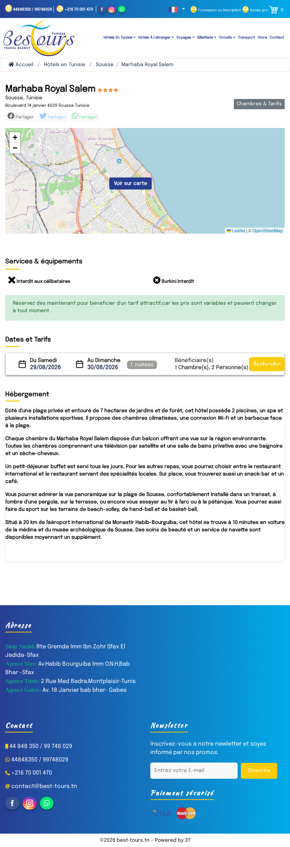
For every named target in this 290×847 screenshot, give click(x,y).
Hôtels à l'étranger (155, 37)
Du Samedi (43, 360)
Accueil (23, 64)
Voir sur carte (130, 183)
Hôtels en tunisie (118, 37)
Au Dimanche (104, 360)
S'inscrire (259, 770)
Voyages (184, 37)
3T (188, 840)
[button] (176, 10)
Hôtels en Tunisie (64, 64)
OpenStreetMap (268, 230)
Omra (262, 37)
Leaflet (238, 230)
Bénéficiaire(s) (194, 360)
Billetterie (205, 37)
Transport (246, 37)
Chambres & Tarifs (259, 103)
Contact (277, 37)
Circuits (226, 37)
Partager (56, 117)
